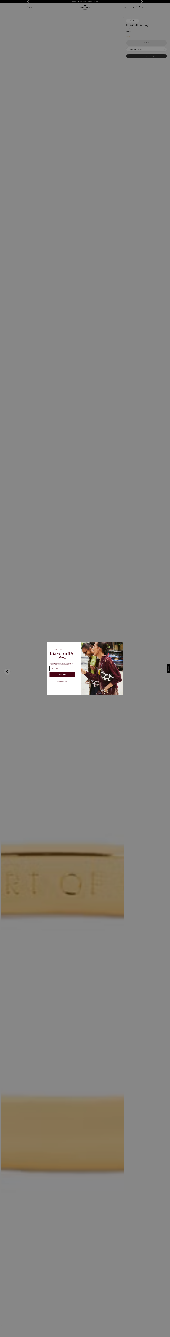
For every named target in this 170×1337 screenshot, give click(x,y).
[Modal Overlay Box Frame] (85, 668)
